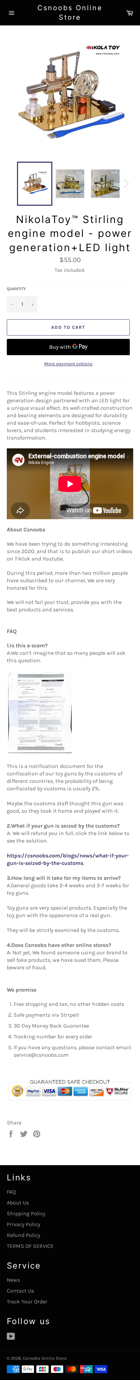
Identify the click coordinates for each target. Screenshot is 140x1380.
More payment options (68, 364)
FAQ (11, 1192)
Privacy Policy (23, 1224)
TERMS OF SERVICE (30, 1246)
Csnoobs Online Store (70, 12)
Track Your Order (27, 1301)
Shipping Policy (26, 1213)
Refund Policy (23, 1235)
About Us (18, 1202)
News (13, 1280)
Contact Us (20, 1290)
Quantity (16, 288)
